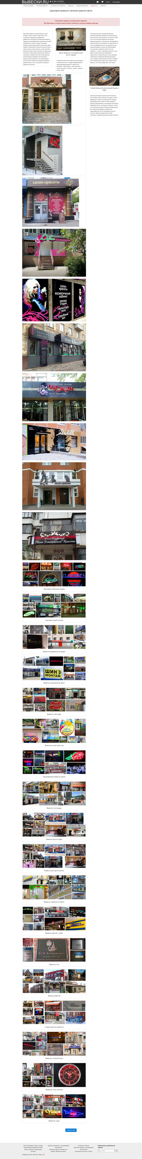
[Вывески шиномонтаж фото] (54, 668)
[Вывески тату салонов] (54, 1075)
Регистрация (116, 2)
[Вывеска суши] (54, 1106)
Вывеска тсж (54, 964)
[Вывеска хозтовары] (54, 793)
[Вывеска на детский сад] (54, 731)
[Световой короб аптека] (54, 605)
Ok (116, 1151)
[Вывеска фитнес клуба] (54, 918)
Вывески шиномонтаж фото (54, 683)
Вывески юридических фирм (54, 651)
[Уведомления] (97, 2)
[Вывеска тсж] (54, 950)
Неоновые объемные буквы (54, 589)
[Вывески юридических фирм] (54, 637)
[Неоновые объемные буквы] (54, 574)
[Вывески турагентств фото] (54, 887)
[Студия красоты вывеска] (54, 1012)
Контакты (103, 6)
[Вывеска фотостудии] (54, 824)
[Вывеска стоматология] (54, 1043)
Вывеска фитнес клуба (54, 933)
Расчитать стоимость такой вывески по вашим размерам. (79, 47)
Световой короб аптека (54, 620)
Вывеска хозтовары (54, 808)
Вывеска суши (54, 1121)
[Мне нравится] (102, 2)
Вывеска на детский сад (54, 745)
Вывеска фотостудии (54, 839)
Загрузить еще (71, 1130)
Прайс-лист (94, 6)
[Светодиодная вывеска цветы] (54, 762)
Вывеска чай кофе (54, 714)
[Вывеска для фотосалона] (54, 856)
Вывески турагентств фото (54, 902)
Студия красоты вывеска (54, 1027)
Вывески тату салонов (54, 1089)
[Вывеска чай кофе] (54, 699)
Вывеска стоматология (54, 1058)
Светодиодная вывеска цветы (54, 777)
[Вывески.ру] (35, 2)
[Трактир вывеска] (54, 981)
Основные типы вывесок (58, 6)
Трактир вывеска (54, 996)
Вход (107, 2)
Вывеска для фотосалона (54, 870)
